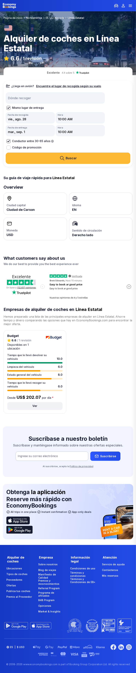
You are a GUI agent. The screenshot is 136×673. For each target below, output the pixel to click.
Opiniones (44, 605)
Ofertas (11, 585)
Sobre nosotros (48, 564)
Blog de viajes (47, 569)
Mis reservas (110, 575)
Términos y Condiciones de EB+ (83, 581)
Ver (34, 406)
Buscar (71, 158)
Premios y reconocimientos (48, 582)
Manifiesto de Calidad (47, 576)
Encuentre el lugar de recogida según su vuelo (68, 86)
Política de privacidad (81, 466)
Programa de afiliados (46, 594)
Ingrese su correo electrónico (38, 456)
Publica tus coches (18, 591)
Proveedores (14, 579)
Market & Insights (49, 611)
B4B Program (46, 600)
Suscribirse (108, 456)
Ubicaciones (14, 568)
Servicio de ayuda (113, 564)
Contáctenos (110, 569)
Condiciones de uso (82, 568)
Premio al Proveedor (19, 596)
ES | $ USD (17, 647)
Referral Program (49, 588)
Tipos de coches (16, 574)
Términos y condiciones (78, 574)
